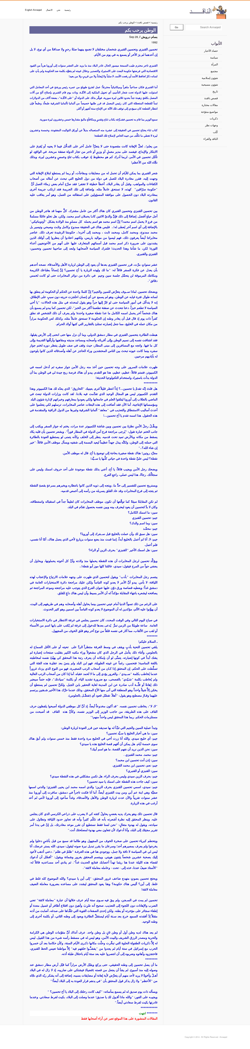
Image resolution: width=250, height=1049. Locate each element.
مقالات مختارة (210, 105)
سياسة (214, 57)
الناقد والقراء (210, 138)
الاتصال (49, 9)
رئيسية (67, 9)
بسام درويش (149, 37)
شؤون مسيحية (209, 84)
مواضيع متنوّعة (209, 111)
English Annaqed (33, 9)
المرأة (214, 64)
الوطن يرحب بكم (127, 22)
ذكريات (214, 118)
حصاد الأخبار (211, 50)
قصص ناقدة (211, 98)
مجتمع (214, 71)
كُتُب (215, 132)
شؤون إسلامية (210, 78)
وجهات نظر (211, 125)
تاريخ (215, 91)
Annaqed (189, 12)
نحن (58, 9)
